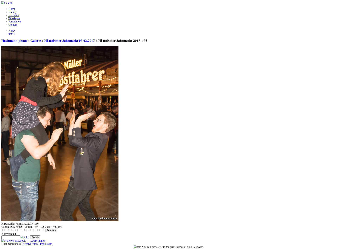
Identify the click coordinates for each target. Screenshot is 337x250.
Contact (12, 24)
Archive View (30, 243)
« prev (11, 30)
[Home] (6, 2)
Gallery (12, 12)
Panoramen (14, 21)
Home (11, 8)
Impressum (46, 243)
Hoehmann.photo (14, 40)
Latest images (37, 240)
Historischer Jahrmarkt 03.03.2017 (69, 40)
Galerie (35, 40)
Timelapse (14, 18)
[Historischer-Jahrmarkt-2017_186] (59, 220)
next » (11, 33)
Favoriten (13, 15)
